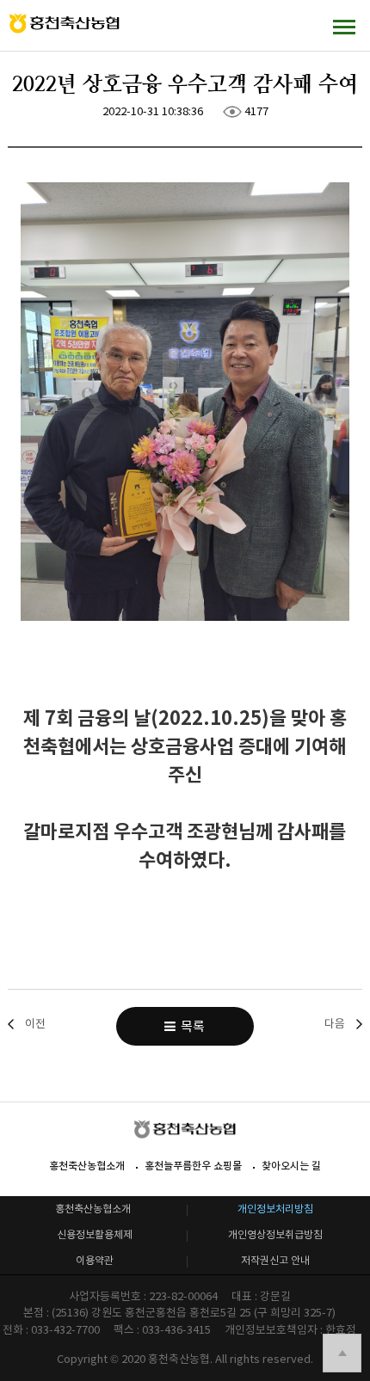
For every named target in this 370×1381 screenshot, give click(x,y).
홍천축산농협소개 (87, 1165)
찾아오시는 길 (291, 1165)
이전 (35, 1023)
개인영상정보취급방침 (275, 1234)
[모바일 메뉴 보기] (344, 26)
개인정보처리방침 (275, 1208)
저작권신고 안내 (275, 1260)
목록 (190, 1026)
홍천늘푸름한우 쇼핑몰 (193, 1165)
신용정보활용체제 (95, 1234)
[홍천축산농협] (64, 23)
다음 (334, 1023)
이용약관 (95, 1260)
